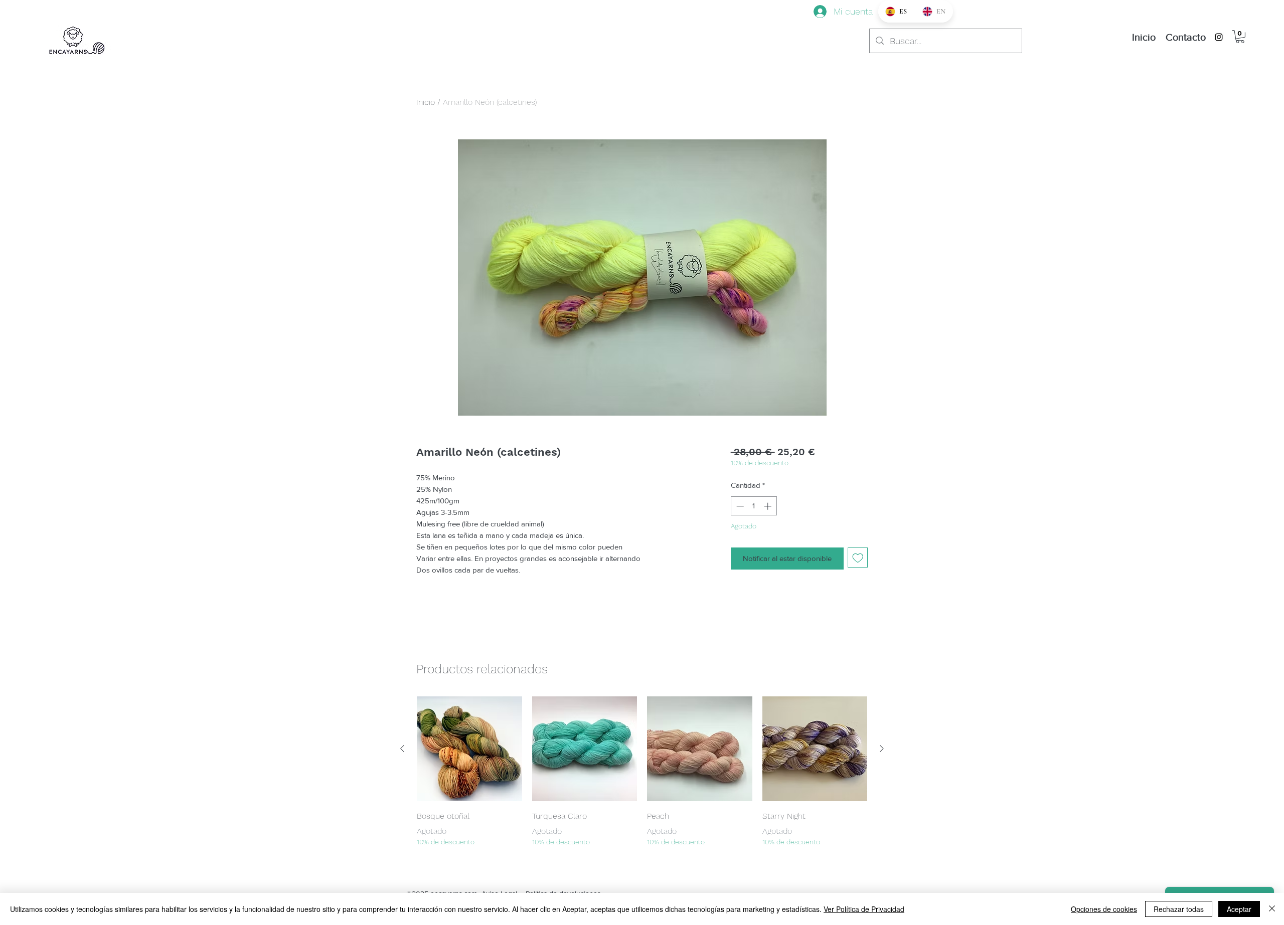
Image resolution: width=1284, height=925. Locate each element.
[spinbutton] (753, 506)
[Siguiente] (882, 749)
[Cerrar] (1272, 909)
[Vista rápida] (469, 749)
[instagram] (1219, 37)
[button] (1240, 36)
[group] (642, 772)
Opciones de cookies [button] (1104, 909)
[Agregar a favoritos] (858, 557)
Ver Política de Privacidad (864, 909)
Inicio (425, 102)
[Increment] (768, 506)
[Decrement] (739, 506)
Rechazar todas (1179, 909)
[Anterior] (402, 749)
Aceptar (1239, 909)
